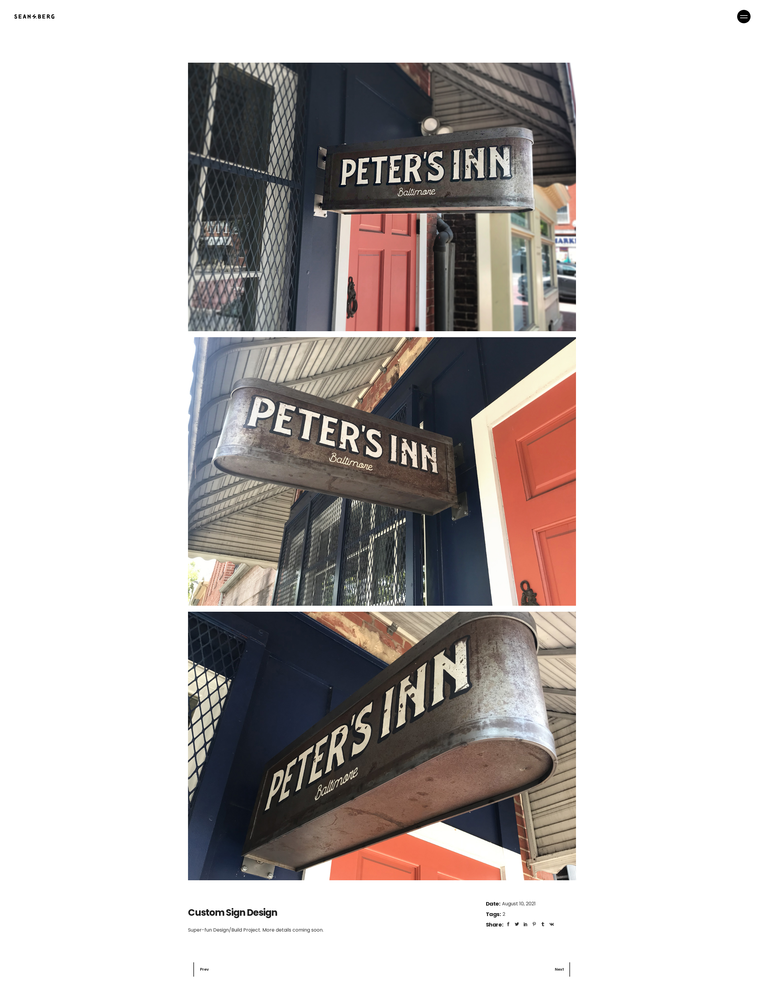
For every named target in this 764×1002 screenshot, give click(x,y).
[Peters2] (382, 746)
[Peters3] (382, 471)
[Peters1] (382, 197)
